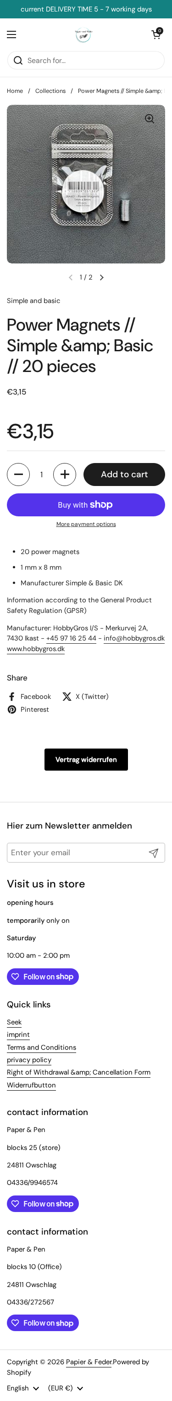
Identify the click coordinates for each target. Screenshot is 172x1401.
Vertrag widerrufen (86, 759)
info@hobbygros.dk (134, 638)
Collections (50, 91)
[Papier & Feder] (84, 34)
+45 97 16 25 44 (71, 638)
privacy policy (29, 1059)
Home (15, 91)
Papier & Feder (88, 1362)
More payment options (86, 524)
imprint (18, 1034)
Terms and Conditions (41, 1047)
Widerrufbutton (31, 1085)
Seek (14, 1022)
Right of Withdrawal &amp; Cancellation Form (78, 1072)
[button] (18, 474)
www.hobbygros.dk (36, 648)
